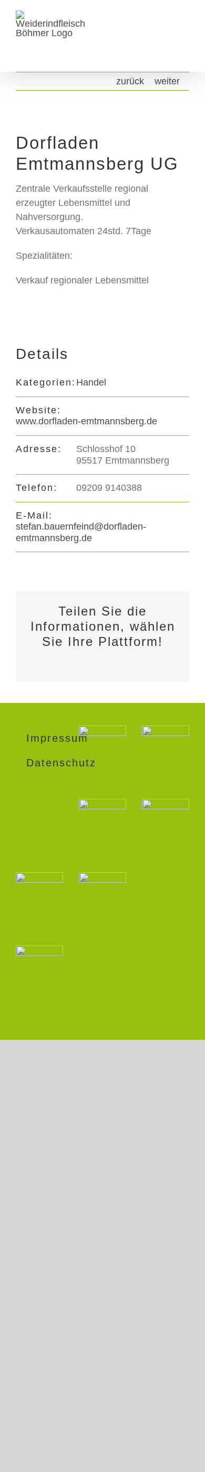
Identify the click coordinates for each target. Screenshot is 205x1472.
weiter (167, 81)
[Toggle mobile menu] (185, 36)
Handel (91, 382)
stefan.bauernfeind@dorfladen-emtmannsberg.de (81, 532)
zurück (130, 81)
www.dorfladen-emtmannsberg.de (86, 421)
